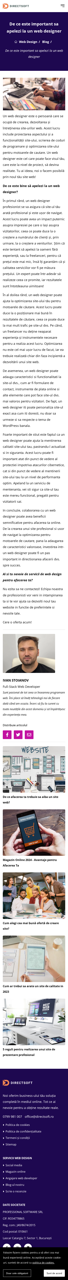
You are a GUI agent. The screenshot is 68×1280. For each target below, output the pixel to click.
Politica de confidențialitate (23, 1131)
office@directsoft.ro (39, 1116)
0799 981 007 (12, 1116)
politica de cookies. (43, 1262)
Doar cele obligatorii (17, 1273)
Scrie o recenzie (16, 1191)
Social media (14, 1165)
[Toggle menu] (62, 6)
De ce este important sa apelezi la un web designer (34, 53)
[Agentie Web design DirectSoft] (20, 6)
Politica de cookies (18, 1125)
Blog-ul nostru (15, 1185)
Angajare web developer (21, 1178)
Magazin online (15, 1172)
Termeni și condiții (18, 1138)
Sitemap (11, 1144)
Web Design (28, 42)
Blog (45, 42)
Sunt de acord (54, 1273)
